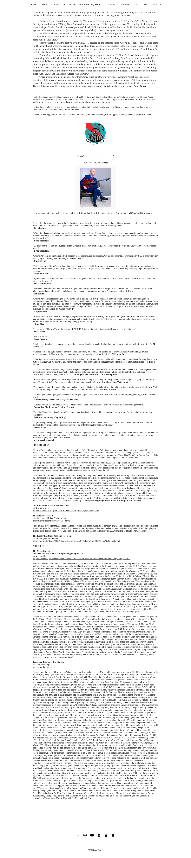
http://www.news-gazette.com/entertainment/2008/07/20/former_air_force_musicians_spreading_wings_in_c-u (81, 558)
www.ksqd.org (63, 102)
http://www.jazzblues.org (44, 667)
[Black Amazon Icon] (113, 835)
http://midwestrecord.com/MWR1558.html (51, 521)
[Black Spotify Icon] (99, 835)
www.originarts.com (91, 86)
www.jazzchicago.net (44, 440)
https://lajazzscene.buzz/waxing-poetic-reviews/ (106, 15)
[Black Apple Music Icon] (106, 835)
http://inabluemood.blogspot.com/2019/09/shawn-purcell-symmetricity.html (66, 510)
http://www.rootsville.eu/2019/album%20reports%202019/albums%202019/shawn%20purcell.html (76, 541)
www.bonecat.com (41, 763)
